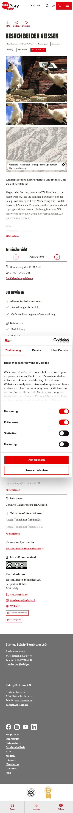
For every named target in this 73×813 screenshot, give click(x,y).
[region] (36, 149)
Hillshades (25, 164)
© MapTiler (37, 164)
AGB (8, 751)
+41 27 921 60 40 (23, 660)
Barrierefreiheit (15, 747)
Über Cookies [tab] (59, 350)
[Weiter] (57, 257)
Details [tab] (36, 350)
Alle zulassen (36, 459)
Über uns (11, 768)
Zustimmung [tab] (13, 350)
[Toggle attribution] (63, 164)
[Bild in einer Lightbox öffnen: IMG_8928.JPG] (36, 114)
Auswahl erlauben (36, 470)
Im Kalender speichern (19, 278)
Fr (39, 5)
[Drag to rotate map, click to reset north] (10, 141)
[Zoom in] (10, 131)
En (33, 5)
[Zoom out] (10, 136)
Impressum (12, 739)
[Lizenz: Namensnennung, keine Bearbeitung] (16, 568)
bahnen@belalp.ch (17, 705)
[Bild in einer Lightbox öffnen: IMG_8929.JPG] (36, 79)
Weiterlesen (13, 236)
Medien (10, 756)
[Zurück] (16, 257)
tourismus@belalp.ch (18, 664)
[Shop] (60, 6)
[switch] (64, 422)
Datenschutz (13, 743)
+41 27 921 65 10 (23, 700)
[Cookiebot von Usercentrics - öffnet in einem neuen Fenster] (53, 340)
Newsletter (12, 764)
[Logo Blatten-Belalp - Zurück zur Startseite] (10, 5)
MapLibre (13, 164)
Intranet (11, 760)
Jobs (8, 773)
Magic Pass (12, 734)
